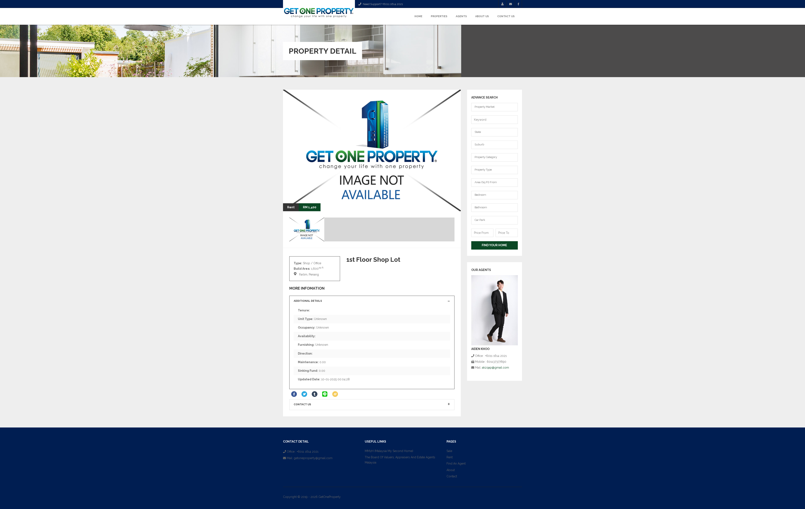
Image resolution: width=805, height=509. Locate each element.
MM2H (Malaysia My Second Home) (389, 451)
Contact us (302, 404)
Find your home (494, 245)
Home (418, 16)
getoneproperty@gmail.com (313, 458)
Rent (450, 457)
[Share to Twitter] (304, 394)
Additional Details (308, 300)
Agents (461, 16)
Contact (452, 476)
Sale (449, 451)
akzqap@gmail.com (495, 367)
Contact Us (506, 16)
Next (452, 203)
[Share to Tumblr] (314, 394)
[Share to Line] (324, 394)
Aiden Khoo (480, 349)
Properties (439, 16)
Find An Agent (456, 463)
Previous (442, 203)
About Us (482, 16)
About (451, 470)
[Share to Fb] (294, 394)
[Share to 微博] (335, 394)
